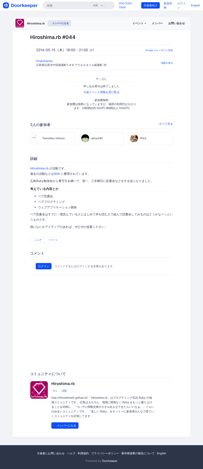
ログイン (43, 266)
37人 (55, 390)
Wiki (57, 174)
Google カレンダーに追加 (159, 50)
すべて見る (166, 123)
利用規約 (83, 453)
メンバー (157, 23)
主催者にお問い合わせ (51, 453)
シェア (38, 239)
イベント (138, 23)
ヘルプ (71, 453)
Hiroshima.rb (36, 23)
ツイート (53, 239)
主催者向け (150, 5)
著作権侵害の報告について (138, 453)
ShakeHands (44, 61)
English (195, 5)
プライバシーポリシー (105, 453)
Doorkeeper (109, 460)
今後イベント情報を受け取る (101, 92)
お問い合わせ (176, 23)
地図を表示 (167, 62)
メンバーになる (60, 23)
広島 (64, 390)
